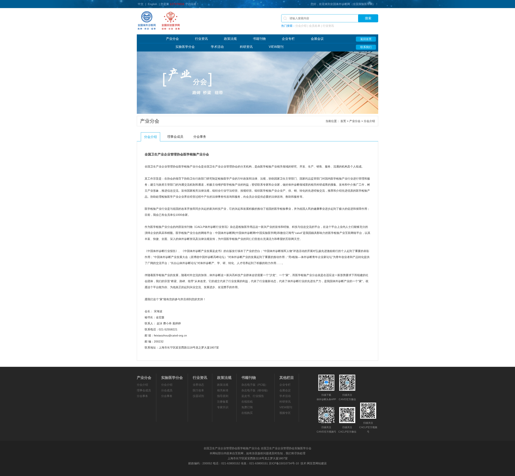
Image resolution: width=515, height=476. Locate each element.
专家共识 (222, 407)
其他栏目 (286, 378)
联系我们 (366, 47)
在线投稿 (247, 401)
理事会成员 (175, 136)
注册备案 (222, 401)
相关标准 (222, 390)
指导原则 (222, 396)
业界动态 (198, 384)
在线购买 (247, 412)
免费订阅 (247, 407)
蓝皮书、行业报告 (252, 396)
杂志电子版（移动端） (255, 390)
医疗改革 (198, 390)
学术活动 (217, 46)
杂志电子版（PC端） (254, 384)
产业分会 (172, 38)
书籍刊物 (259, 38)
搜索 (368, 18)
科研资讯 (246, 46)
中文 (140, 4)
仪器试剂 (198, 396)
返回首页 (366, 39)
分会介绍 (150, 137)
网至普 (311, 463)
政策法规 (230, 38)
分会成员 (166, 390)
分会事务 (199, 136)
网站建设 (321, 463)
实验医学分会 (185, 46)
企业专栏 (288, 38)
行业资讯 (201, 38)
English (152, 4)
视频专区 (285, 412)
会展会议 (317, 38)
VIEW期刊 (276, 46)
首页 (343, 121)
